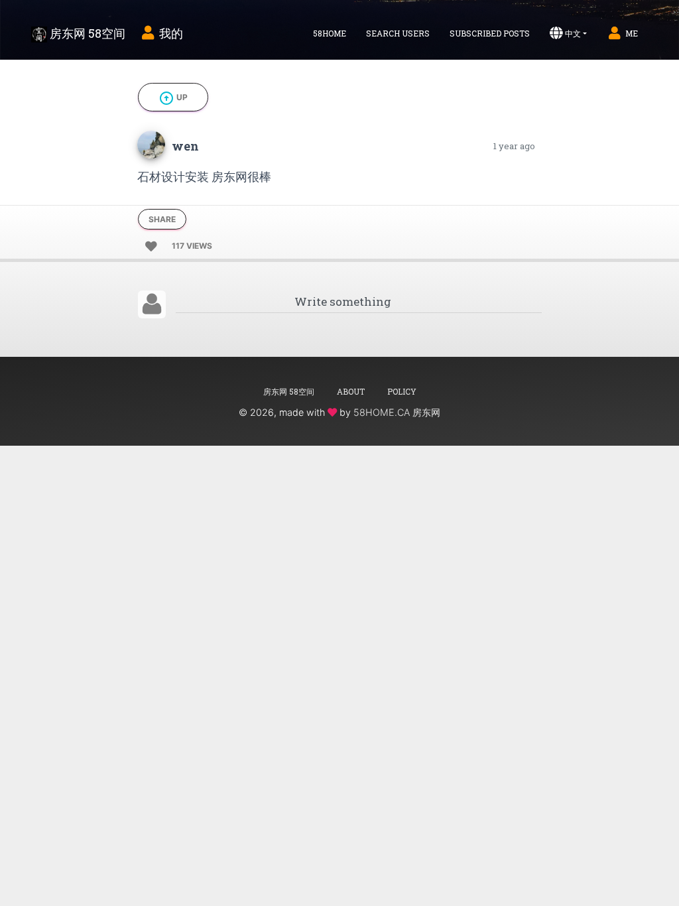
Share (162, 219)
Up (173, 98)
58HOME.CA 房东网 (396, 412)
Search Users (398, 33)
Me (631, 33)
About (351, 391)
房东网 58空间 (86, 33)
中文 (573, 33)
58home (329, 33)
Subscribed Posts (490, 33)
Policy (401, 391)
